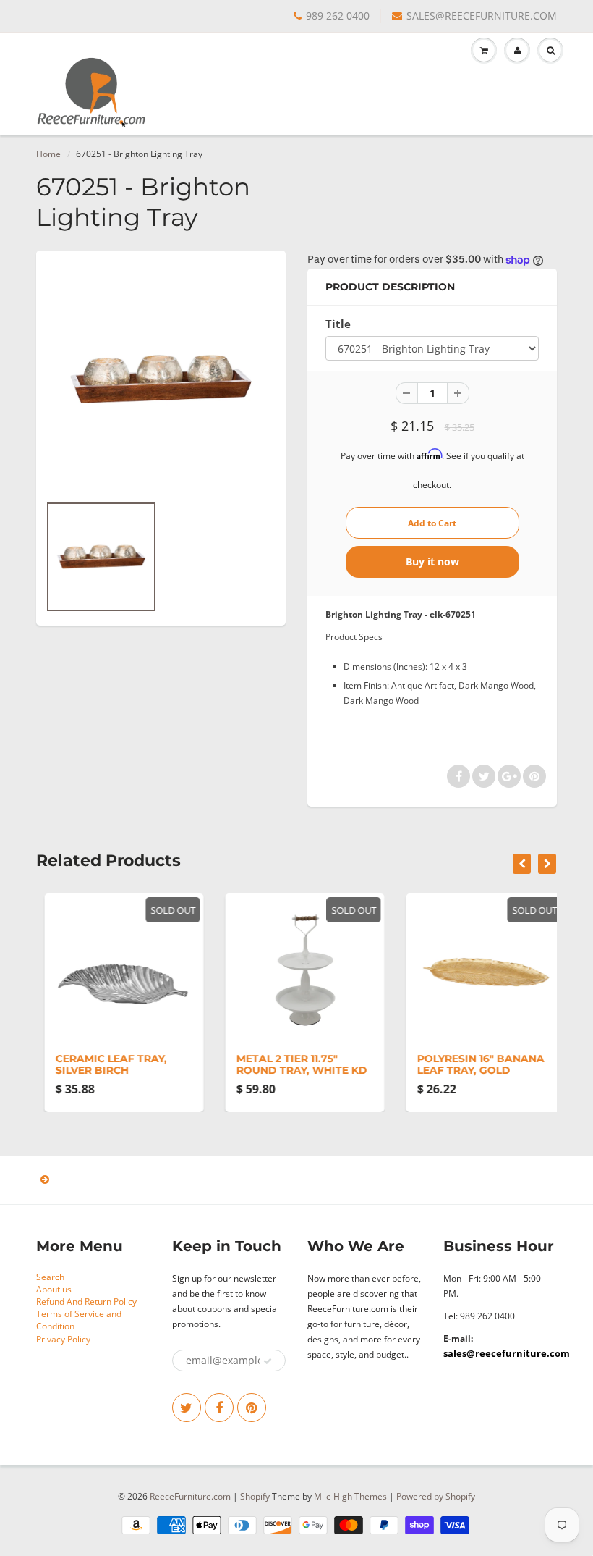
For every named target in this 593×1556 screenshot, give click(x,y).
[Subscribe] (268, 1361)
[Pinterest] (251, 1407)
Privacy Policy (63, 1339)
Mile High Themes (350, 1496)
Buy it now (432, 561)
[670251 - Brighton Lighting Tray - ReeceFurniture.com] (161, 379)
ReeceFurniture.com (190, 1496)
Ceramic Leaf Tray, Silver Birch (102, 1064)
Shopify (255, 1496)
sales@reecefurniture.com (506, 1353)
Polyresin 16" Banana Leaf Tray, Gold (472, 1064)
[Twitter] (186, 1407)
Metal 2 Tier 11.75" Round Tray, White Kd (293, 1064)
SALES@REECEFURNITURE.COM (481, 15)
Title (338, 324)
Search (50, 1277)
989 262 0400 (338, 15)
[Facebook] (219, 1407)
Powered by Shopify (435, 1496)
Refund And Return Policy (86, 1301)
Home (48, 154)
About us (54, 1289)
